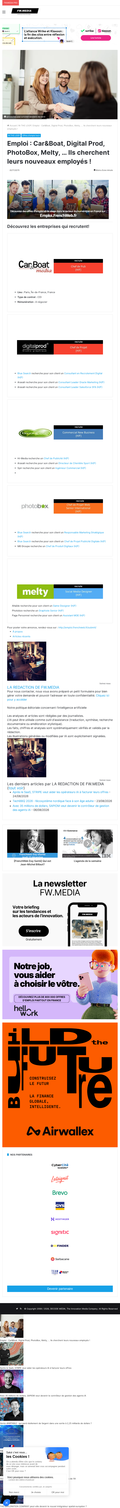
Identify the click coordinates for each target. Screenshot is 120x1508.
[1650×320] (60, 34)
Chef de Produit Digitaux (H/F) (62, 546)
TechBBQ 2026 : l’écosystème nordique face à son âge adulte (53, 801)
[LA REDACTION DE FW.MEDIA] (26, 679)
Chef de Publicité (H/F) (56, 458)
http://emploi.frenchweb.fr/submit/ (77, 627)
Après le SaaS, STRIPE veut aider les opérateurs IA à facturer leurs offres (60, 792)
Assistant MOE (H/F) (74, 615)
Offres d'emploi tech (31, 135)
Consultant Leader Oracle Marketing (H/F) (81, 382)
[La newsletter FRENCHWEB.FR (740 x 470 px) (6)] (60, 945)
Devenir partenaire (60, 1288)
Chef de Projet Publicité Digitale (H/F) (85, 541)
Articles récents (21, 636)
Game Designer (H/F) (64, 605)
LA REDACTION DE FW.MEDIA (33, 687)
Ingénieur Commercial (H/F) (70, 468)
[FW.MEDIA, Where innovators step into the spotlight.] (25, 12)
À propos (18, 631)
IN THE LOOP (24, 125)
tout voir (16, 788)
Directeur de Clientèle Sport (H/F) (77, 463)
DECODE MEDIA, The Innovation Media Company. (74, 1308)
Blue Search (24, 373)
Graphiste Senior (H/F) (51, 610)
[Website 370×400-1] (60, 1146)
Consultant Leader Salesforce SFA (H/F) (80, 387)
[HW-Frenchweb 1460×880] (60, 1018)
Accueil (13, 125)
